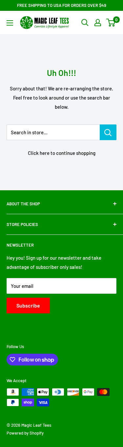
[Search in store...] (108, 132)
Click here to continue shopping (61, 153)
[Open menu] (10, 23)
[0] (111, 23)
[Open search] (85, 22)
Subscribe (28, 305)
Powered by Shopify (25, 433)
